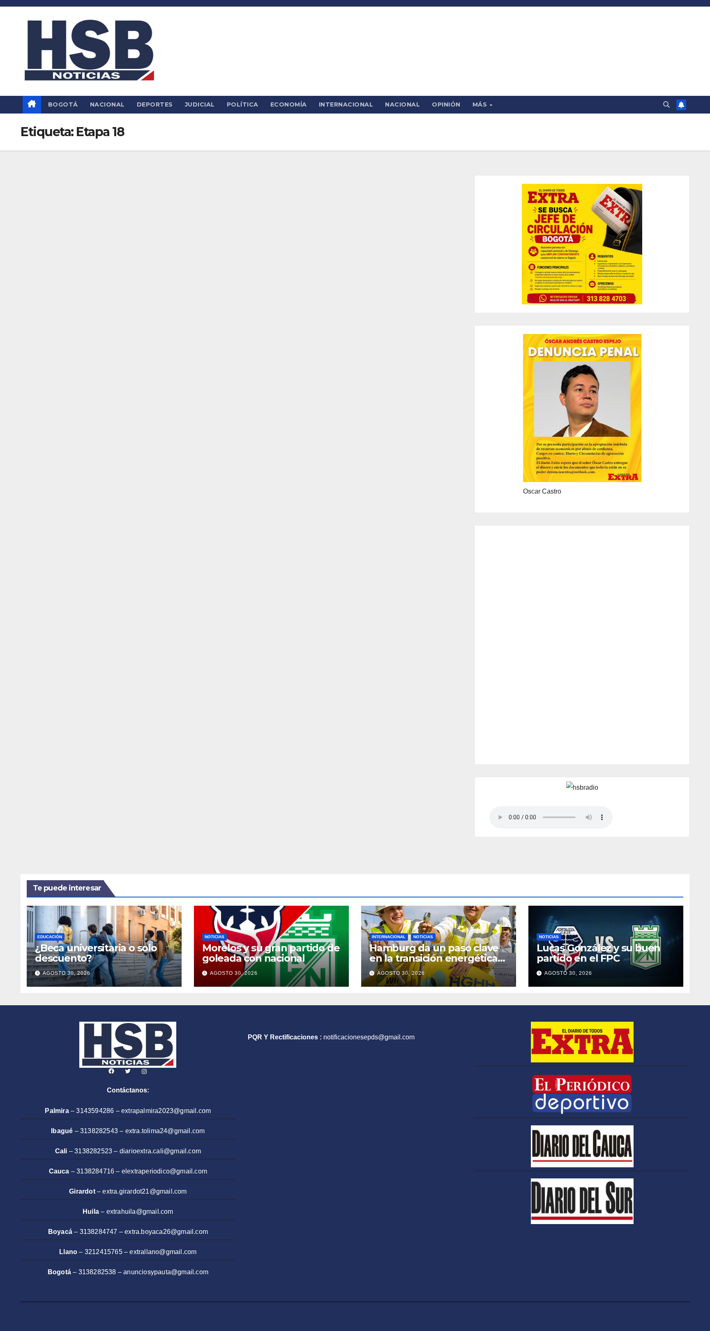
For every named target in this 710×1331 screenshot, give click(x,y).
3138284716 (95, 1171)
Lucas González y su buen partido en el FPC (598, 953)
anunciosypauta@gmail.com (165, 1271)
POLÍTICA (242, 104)
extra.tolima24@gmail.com (165, 1130)
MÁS (481, 104)
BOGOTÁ (63, 104)
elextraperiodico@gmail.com (164, 1171)
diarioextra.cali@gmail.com (160, 1151)
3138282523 (93, 1151)
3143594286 (95, 1110)
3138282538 (97, 1271)
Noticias (214, 936)
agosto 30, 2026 (66, 973)
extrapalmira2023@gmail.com (166, 1110)
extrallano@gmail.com (162, 1251)
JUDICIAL (200, 104)
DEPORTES (155, 104)
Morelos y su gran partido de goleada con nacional (270, 953)
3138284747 (99, 1231)
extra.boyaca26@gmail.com (166, 1231)
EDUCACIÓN (49, 936)
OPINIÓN (446, 104)
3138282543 (99, 1130)
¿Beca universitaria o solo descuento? (96, 953)
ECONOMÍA (288, 104)
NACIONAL (107, 104)
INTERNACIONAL (346, 104)
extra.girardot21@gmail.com (144, 1191)
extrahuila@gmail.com (139, 1211)
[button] (666, 104)
